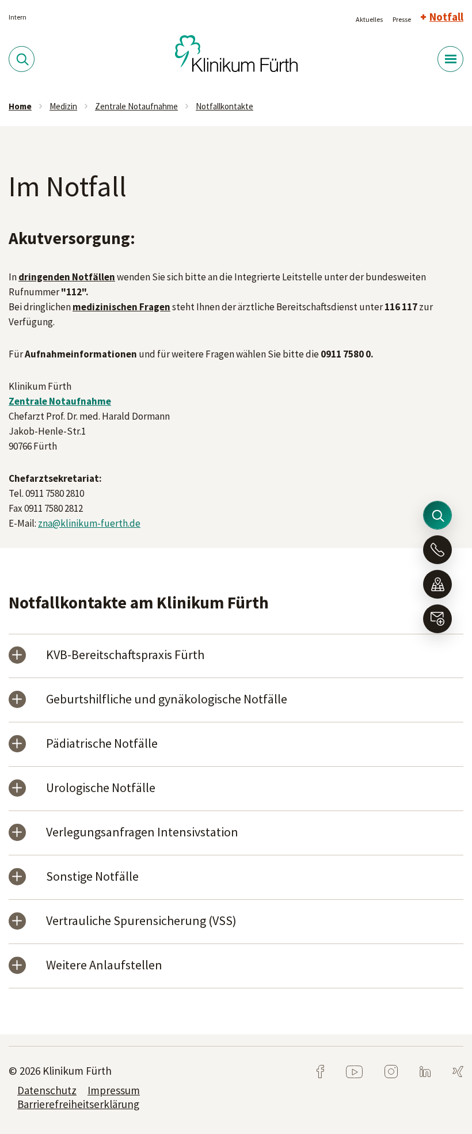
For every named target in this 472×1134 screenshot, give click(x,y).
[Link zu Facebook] (321, 1070)
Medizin (63, 106)
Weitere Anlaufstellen (104, 965)
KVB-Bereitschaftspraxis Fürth (125, 655)
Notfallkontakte (224, 106)
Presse (402, 19)
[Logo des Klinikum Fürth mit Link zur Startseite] (236, 52)
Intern (17, 17)
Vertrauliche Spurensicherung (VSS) (141, 921)
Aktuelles (369, 19)
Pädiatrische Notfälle (102, 744)
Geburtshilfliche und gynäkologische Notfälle (166, 699)
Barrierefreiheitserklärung (78, 1104)
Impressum (113, 1090)
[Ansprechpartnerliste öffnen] (437, 549)
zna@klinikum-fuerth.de (89, 523)
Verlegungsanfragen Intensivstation (142, 832)
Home (20, 106)
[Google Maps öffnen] (437, 584)
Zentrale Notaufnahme (136, 106)
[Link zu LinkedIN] (415, 1070)
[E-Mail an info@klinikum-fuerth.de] (437, 618)
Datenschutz (47, 1090)
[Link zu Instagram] (381, 1070)
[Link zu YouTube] (345, 1070)
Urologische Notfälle (100, 788)
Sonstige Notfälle (92, 877)
